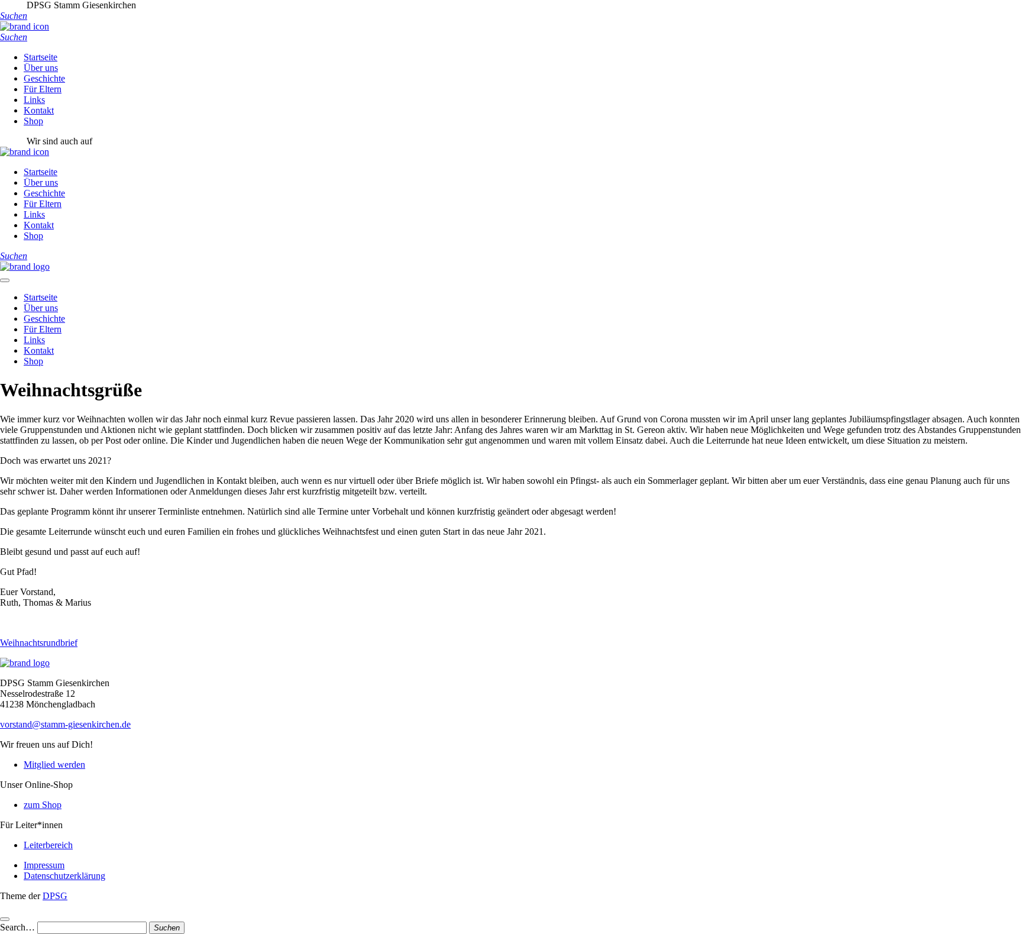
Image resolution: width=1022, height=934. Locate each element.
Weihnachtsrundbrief (38, 643)
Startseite (40, 57)
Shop (33, 121)
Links (34, 100)
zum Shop (43, 805)
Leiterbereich (48, 845)
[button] (13, 16)
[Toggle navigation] (4, 280)
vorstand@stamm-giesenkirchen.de (65, 724)
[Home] (25, 266)
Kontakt (39, 110)
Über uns (41, 68)
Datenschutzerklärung (64, 876)
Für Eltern (43, 89)
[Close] (4, 919)
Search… (17, 927)
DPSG (55, 896)
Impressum (44, 865)
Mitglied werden (54, 765)
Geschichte (44, 78)
